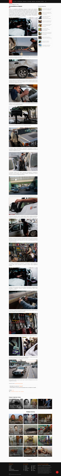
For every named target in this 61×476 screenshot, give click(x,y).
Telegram (20, 386)
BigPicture (14, 4)
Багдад (16, 391)
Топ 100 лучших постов (19, 383)
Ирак (19, 391)
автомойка (13, 391)
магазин (22, 391)
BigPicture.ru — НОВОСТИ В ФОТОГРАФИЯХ (44, 465)
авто (17, 4)
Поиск (48, 1)
